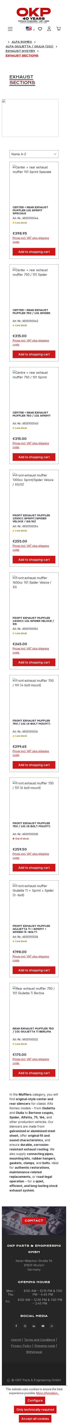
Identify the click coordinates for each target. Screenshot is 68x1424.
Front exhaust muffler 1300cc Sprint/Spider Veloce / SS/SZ (31, 518)
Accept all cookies (35, 1419)
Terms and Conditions (39, 1340)
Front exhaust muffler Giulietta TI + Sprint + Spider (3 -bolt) (31, 929)
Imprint (16, 1340)
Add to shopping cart (34, 252)
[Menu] (10, 29)
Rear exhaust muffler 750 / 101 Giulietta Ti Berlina (33, 1030)
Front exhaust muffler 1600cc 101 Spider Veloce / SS (33, 621)
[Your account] (49, 29)
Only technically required (35, 1409)
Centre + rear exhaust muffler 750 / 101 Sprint (32, 414)
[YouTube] (43, 1326)
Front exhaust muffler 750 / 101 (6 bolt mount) (31, 825)
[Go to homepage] (34, 15)
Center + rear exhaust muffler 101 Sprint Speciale (30, 210)
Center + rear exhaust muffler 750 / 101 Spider (31, 312)
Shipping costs (44, 1346)
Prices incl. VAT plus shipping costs (31, 240)
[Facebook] (16, 1326)
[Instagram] (25, 1326)
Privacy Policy (21, 1346)
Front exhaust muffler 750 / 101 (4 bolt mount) (31, 722)
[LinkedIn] (34, 1326)
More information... (47, 1393)
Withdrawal (34, 1352)
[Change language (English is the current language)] (30, 29)
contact (34, 1220)
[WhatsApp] (52, 1326)
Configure (35, 1400)
